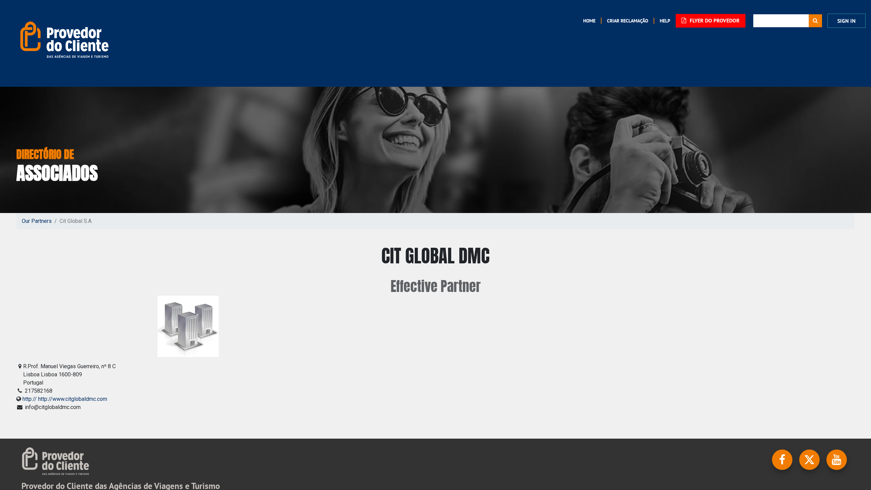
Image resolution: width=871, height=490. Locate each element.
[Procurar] (815, 20)
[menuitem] (589, 20)
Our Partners (37, 221)
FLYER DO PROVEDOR (714, 20)
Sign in (846, 20)
